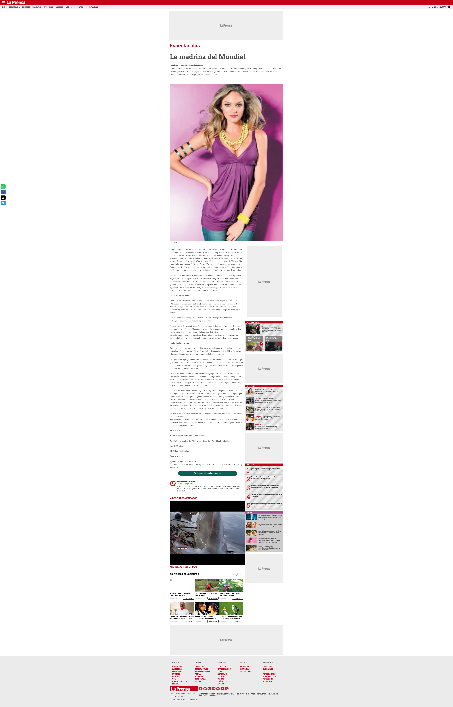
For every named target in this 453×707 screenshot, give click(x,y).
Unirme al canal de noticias (209, 473)
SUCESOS (176, 674)
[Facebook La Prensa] (201, 688)
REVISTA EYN (268, 679)
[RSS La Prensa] (227, 688)
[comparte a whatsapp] (3, 186)
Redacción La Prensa (196, 65)
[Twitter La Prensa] (205, 688)
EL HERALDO (268, 669)
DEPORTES (199, 666)
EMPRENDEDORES (202, 671)
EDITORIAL (244, 666)
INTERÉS (198, 662)
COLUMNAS (245, 669)
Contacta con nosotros (246, 694)
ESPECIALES (223, 671)
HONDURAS (177, 666)
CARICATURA (245, 671)
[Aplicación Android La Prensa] (222, 688)
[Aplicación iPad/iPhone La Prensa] (218, 688)
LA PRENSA (267, 666)
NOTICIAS (176, 662)
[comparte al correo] (3, 203)
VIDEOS (221, 679)
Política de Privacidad (226, 694)
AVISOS (221, 684)
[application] (207, 533)
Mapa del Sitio (273, 694)
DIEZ (265, 671)
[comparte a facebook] (3, 192)
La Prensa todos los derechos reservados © (183, 695)
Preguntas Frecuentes (207, 696)
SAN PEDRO (177, 669)
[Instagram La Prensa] (209, 688)
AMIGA (198, 674)
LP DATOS (222, 676)
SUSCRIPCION (268, 681)
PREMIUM (222, 662)
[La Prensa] (180, 689)
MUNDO (175, 676)
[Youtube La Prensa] (214, 688)
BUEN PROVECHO (270, 676)
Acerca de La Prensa (207, 694)
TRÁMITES (222, 681)
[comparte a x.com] (3, 197)
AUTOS (198, 681)
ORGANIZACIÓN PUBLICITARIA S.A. (183, 700)
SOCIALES (199, 676)
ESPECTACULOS (201, 669)
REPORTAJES (223, 674)
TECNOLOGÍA (200, 679)
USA (174, 679)
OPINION (243, 662)
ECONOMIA (176, 671)
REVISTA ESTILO (270, 674)
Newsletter (261, 694)
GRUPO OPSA (268, 662)
